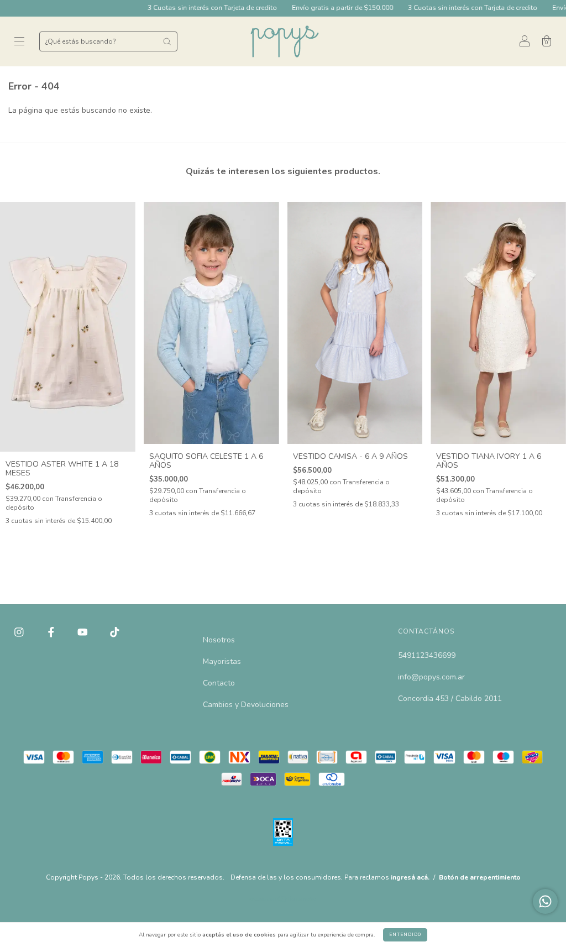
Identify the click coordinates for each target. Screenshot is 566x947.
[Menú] (19, 42)
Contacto (219, 683)
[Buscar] (167, 41)
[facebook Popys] (52, 632)
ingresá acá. (410, 877)
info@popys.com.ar (431, 677)
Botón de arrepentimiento (480, 877)
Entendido (405, 935)
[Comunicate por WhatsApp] (545, 901)
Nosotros (219, 640)
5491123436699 (426, 655)
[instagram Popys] (20, 632)
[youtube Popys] (84, 632)
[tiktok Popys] (114, 632)
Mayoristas (222, 661)
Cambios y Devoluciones (246, 704)
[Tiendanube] (283, 900)
